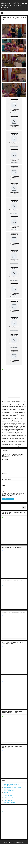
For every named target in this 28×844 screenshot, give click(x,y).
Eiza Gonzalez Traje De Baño (16, 435)
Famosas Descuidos (9, 789)
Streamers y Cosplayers (9, 802)
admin (16, 21)
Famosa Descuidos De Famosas (12, 443)
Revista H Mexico (8, 794)
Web (3, 485)
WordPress (13, 842)
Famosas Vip (10, 444)
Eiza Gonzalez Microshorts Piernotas (15, 421)
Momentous (21, 842)
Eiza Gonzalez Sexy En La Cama (12, 432)
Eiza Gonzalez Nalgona (7, 424)
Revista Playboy (8, 795)
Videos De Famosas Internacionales (12, 787)
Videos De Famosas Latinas (10, 785)
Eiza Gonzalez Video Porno (18, 438)
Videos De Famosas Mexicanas (11, 784)
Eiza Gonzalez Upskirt (7, 438)
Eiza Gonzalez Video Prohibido (9, 440)
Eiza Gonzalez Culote (12, 411)
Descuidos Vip (21, 404)
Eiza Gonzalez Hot (15, 418)
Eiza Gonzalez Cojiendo (7, 409)
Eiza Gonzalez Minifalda (7, 423)
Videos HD (9, 402)
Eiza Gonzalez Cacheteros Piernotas (17, 406)
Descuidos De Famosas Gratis (11, 404)
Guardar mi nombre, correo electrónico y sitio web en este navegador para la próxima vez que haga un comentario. (13, 494)
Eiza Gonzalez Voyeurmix (11, 441)
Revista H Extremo (8, 797)
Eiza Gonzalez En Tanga (11, 415)
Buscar (4, 505)
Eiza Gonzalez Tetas (18, 433)
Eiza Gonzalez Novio (17, 424)
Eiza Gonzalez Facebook (18, 417)
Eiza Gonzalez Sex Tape (11, 430)
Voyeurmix (19, 446)
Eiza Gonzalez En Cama (12, 414)
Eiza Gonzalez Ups (20, 436)
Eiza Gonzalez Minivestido (19, 423)
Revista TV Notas (8, 800)
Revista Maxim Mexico (9, 798)
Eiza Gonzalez (7, 401)
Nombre (4, 473)
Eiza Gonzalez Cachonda (7, 407)
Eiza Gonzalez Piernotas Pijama (12, 427)
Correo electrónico (7, 479)
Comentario (5, 459)
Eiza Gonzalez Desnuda (12, 412)
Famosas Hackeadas (9, 790)
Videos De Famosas (12, 446)
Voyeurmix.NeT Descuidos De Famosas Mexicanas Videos (14, 5)
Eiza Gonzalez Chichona (19, 407)
